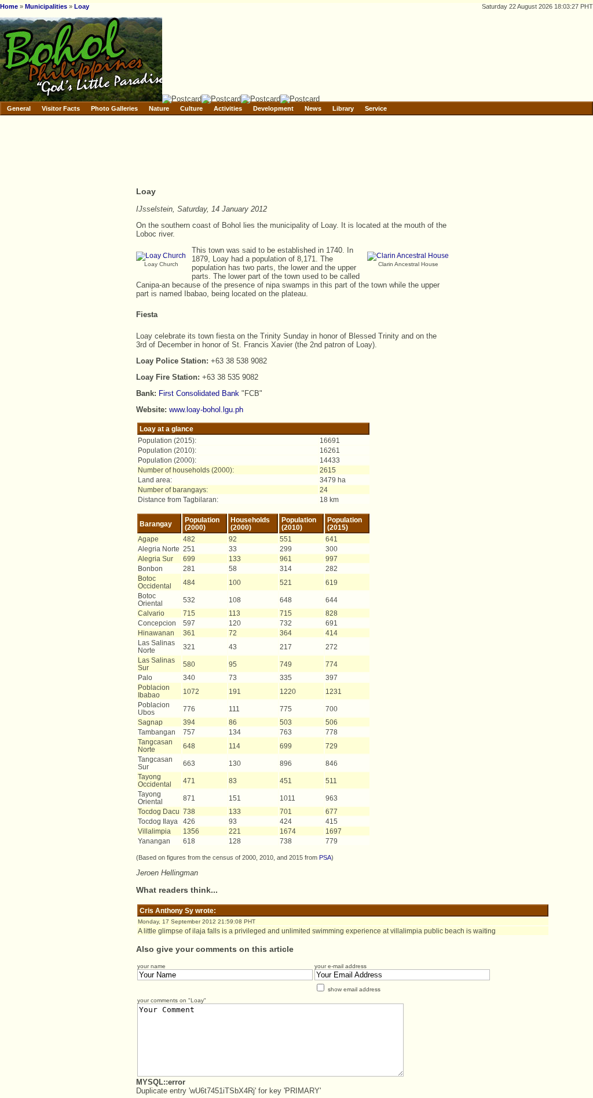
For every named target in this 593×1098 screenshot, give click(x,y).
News (313, 108)
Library (343, 108)
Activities (228, 108)
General (19, 108)
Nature (159, 108)
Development (273, 108)
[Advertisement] (347, 152)
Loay (81, 6)
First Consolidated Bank (199, 393)
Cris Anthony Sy (166, 910)
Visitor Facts (61, 108)
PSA (325, 857)
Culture (191, 108)
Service (376, 108)
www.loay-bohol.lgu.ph (206, 409)
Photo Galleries (114, 108)
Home (9, 6)
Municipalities (46, 6)
